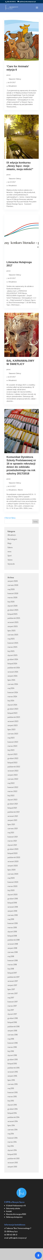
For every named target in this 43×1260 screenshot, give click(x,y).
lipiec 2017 (11, 989)
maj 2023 (11, 738)
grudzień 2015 (13, 1059)
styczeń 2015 (12, 1105)
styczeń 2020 (12, 894)
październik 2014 (13, 1117)
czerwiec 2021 (13, 828)
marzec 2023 (12, 746)
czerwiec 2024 (13, 684)
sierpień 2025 (13, 626)
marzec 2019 (12, 927)
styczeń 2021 (12, 845)
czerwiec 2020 (13, 874)
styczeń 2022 (12, 799)
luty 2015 (11, 1100)
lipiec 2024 (11, 680)
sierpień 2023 (13, 725)
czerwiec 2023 (13, 733)
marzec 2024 (12, 696)
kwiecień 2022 (13, 787)
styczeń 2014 (12, 1150)
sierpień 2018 (12, 948)
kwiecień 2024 (13, 692)
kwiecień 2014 (13, 1138)
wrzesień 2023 (13, 721)
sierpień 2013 (12, 1166)
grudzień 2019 (13, 898)
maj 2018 (11, 956)
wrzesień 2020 (13, 861)
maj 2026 (11, 589)
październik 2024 (14, 667)
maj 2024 (11, 688)
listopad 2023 (12, 713)
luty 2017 (11, 1010)
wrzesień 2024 (13, 672)
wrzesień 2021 (13, 816)
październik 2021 (14, 812)
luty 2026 (11, 601)
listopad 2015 (12, 1063)
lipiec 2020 (11, 869)
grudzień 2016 (13, 1018)
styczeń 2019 (12, 931)
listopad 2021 (12, 808)
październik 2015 (14, 1068)
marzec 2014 (12, 1142)
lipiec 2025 (11, 630)
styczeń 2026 (12, 606)
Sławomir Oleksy (15, 79)
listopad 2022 (12, 762)
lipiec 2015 (11, 1080)
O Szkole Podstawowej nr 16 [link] (16, 1205)
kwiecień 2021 (13, 837)
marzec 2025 (12, 647)
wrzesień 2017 (13, 981)
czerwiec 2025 (13, 634)
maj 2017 (11, 997)
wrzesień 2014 (13, 1121)
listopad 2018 (12, 936)
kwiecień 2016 (13, 1043)
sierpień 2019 (12, 911)
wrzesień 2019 (13, 907)
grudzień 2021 (13, 804)
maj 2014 (11, 1133)
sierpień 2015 (12, 1076)
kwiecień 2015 (13, 1092)
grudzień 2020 (13, 849)
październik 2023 (14, 717)
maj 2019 (11, 919)
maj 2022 (11, 783)
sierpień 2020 (13, 865)
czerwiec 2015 (13, 1084)
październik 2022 (14, 766)
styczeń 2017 (12, 1014)
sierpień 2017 (12, 985)
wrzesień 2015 (13, 1072)
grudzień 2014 (13, 1109)
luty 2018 (11, 968)
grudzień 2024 (13, 659)
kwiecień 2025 (13, 643)
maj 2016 (11, 1039)
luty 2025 (11, 651)
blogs (9, 543)
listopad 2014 (12, 1113)
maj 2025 (11, 638)
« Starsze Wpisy (9, 518)
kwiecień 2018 (13, 960)
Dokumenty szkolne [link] (13, 1208)
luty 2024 (11, 700)
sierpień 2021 (12, 820)
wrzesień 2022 (13, 770)
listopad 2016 (12, 1022)
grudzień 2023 (13, 709)
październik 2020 (14, 857)
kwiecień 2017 (13, 1001)
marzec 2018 (12, 964)
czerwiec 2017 (13, 993)
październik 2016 (14, 1026)
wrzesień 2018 (13, 944)
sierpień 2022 (13, 775)
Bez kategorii (12, 539)
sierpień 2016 (12, 1030)
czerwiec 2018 (13, 952)
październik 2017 (14, 977)
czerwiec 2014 (13, 1129)
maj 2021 (11, 832)
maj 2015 (11, 1088)
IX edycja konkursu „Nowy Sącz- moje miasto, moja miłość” (20, 166)
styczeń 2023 (12, 754)
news (9, 551)
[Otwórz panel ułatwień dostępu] (38, 1255)
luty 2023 (11, 750)
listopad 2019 (12, 902)
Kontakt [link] (9, 1211)
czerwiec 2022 (13, 779)
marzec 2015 (12, 1096)
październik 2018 (14, 940)
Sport (10, 555)
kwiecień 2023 (13, 742)
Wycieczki (11, 564)
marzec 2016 (12, 1047)
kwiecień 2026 (13, 593)
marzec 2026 (12, 597)
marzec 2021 (12, 841)
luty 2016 (11, 1051)
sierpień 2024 (12, 676)
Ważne (20, 490)
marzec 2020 (12, 886)
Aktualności (12, 86)
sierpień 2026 (13, 581)
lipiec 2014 (11, 1125)
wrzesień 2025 (13, 622)
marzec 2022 (12, 791)
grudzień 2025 (13, 610)
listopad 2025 (12, 614)
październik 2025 (14, 618)
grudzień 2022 (13, 758)
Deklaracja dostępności (14, 1217)
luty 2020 (11, 890)
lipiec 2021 (11, 824)
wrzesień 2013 (13, 1162)
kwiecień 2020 (13, 882)
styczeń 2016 (12, 1055)
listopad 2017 (12, 973)
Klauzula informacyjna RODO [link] (16, 1214)
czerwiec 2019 (13, 915)
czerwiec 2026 (13, 585)
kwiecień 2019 (13, 923)
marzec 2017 (12, 1006)
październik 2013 (13, 1158)
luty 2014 (11, 1146)
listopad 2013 (12, 1154)
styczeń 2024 (12, 705)
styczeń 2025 (12, 655)
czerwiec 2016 (13, 1034)
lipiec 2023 (11, 729)
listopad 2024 (12, 663)
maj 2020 (11, 878)
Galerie (10, 547)
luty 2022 (11, 795)
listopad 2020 (12, 853)
